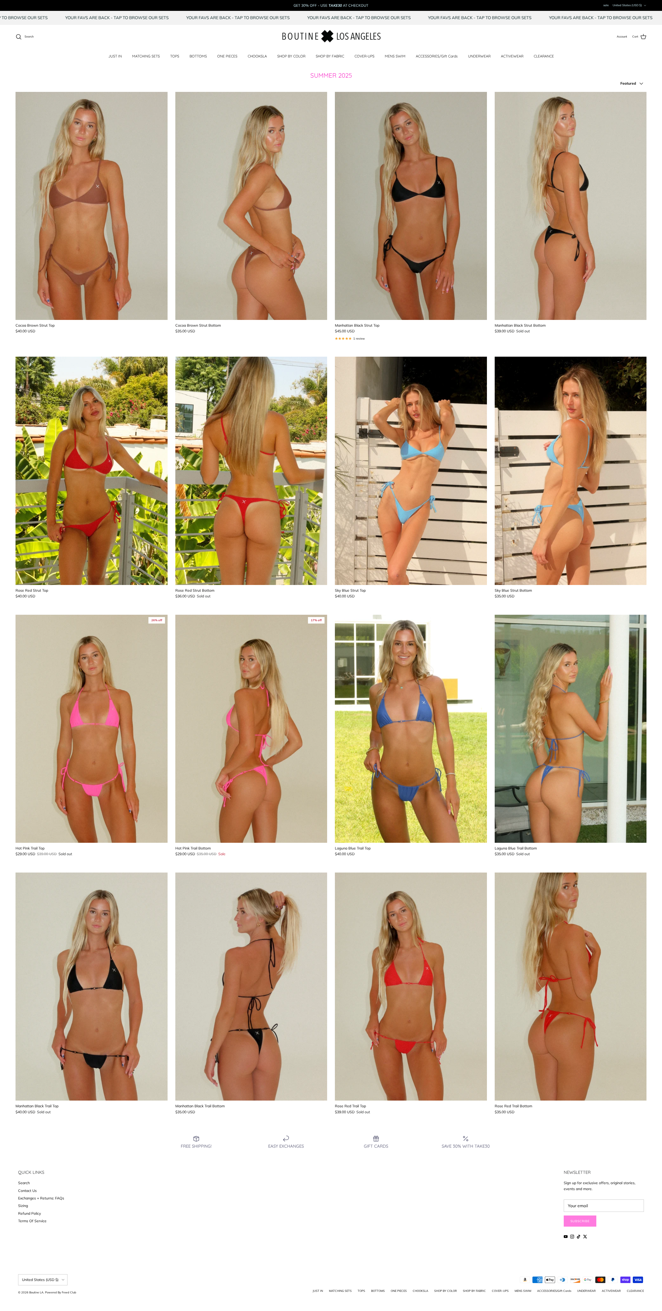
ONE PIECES (227, 56)
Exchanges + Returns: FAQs (41, 1198)
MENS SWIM (395, 56)
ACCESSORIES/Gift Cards (437, 56)
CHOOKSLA (257, 56)
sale (606, 5)
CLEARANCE (544, 56)
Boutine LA (36, 1292)
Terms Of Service (32, 1221)
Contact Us (27, 1190)
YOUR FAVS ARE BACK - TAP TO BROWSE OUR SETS (171, 17)
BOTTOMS (198, 56)
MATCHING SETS (146, 56)
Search (24, 1183)
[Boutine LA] (331, 36)
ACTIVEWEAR (512, 56)
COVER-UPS (364, 56)
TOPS (174, 56)
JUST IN (115, 56)
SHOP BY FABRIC (330, 56)
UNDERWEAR (479, 56)
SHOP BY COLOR (291, 56)
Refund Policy (29, 1213)
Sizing (23, 1205)
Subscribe (580, 1221)
